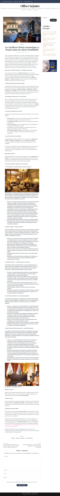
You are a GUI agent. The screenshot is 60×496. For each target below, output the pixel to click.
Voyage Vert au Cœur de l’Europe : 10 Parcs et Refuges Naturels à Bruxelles (49, 50)
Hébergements (28, 1)
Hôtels (22, 436)
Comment (26, 52)
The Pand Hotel (29, 438)
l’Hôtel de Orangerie (21, 438)
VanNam (22, 52)
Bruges (13, 438)
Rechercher (45, 17)
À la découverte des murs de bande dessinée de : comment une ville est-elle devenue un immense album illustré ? (50, 33)
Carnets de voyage (7, 1)
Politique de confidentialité (26, 493)
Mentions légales (35, 493)
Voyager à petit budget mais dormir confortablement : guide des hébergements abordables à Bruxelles (49, 44)
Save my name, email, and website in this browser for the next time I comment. (22, 482)
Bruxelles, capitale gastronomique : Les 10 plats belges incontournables (49, 54)
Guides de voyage (17, 1)
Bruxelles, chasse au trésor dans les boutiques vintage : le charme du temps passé (50, 39)
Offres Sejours (30, 6)
